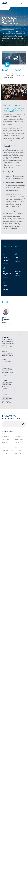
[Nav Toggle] (25, 3)
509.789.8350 (5, 382)
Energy (4, 447)
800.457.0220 (5, 341)
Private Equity (18, 447)
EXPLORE (5, 277)
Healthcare (5, 453)
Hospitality (17, 434)
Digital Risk (5, 442)
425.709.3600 (5, 354)
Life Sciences (18, 436)
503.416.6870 (5, 368)
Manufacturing (19, 439)
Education (4, 445)
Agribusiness (5, 434)
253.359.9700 (5, 397)
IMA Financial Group (5, 3)
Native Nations (19, 445)
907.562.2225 (5, 339)
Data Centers (5, 439)
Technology (18, 453)
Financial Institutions (7, 450)
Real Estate (18, 450)
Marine (17, 442)
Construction (5, 436)
